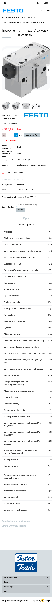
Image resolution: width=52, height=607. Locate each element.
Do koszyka (30, 135)
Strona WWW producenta (14, 526)
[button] (46, 3)
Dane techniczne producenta (16, 521)
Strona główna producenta (12, 180)
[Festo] (36, 115)
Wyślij (20, 210)
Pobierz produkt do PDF (14, 172)
